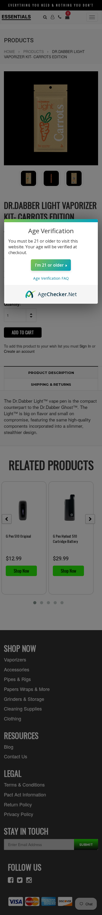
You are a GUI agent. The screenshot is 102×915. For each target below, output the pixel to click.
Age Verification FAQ (51, 278)
